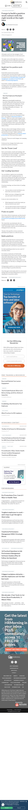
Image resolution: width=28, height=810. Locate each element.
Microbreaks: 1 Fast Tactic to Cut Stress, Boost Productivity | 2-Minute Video (12, 597)
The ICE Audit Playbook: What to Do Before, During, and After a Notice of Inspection (12, 393)
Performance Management (8, 10)
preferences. (22, 801)
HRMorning (16, 2)
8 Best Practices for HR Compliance (11, 413)
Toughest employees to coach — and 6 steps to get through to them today (12, 514)
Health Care (7, 687)
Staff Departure (8, 684)
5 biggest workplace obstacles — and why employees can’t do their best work (13, 576)
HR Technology (5, 548)
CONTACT (14, 672)
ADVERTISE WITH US (14, 668)
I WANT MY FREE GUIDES (16, 649)
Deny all (19, 807)
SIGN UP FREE (16, 5)
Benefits (15, 675)
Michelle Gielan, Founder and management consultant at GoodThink (13, 78)
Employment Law (7, 675)
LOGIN (8, 5)
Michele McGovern (13, 24)
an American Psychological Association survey (13, 218)
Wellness (24, 682)
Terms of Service (17, 709)
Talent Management (6, 678)
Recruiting (22, 675)
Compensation (5, 682)
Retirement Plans (16, 687)
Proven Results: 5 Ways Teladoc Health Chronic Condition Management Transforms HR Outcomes (12, 453)
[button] (3, 804)
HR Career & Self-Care (19, 684)
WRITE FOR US (14, 670)
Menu (4, 2)
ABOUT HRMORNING (14, 666)
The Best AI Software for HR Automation (13, 429)
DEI (23, 687)
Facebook (12, 662)
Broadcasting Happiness (12, 80)
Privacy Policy (9, 709)
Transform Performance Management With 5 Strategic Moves (11, 534)
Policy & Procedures (15, 682)
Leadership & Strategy (19, 680)
